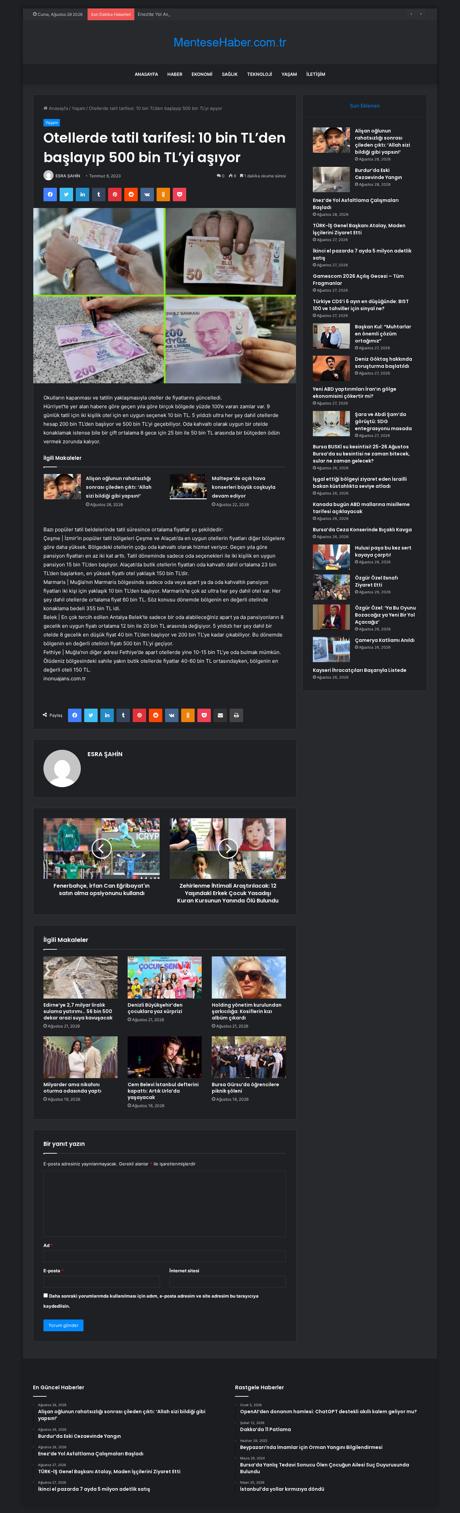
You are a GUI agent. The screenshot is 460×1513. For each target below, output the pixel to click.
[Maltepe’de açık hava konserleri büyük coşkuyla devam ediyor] (188, 486)
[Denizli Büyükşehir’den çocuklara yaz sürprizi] (165, 977)
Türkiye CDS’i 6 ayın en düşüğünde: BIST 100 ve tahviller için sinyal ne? (361, 305)
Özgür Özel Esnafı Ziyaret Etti (376, 581)
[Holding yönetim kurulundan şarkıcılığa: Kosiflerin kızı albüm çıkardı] (249, 977)
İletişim (315, 74)
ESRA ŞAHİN (68, 175)
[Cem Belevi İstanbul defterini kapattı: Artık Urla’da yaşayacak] (165, 1057)
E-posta (53, 1270)
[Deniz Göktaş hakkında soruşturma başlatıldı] (331, 368)
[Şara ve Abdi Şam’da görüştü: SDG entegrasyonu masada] (331, 423)
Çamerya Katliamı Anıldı (385, 640)
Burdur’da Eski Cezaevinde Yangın (378, 174)
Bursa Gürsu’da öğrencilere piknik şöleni (245, 1087)
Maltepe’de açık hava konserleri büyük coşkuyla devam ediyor (243, 487)
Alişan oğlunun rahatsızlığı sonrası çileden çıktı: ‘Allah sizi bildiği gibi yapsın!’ (119, 487)
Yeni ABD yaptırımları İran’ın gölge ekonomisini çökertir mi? (354, 392)
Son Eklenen (365, 105)
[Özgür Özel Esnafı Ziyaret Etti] (331, 587)
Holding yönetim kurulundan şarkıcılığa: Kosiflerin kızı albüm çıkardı (247, 1011)
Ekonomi (202, 74)
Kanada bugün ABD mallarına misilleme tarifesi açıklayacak (361, 508)
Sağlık (230, 74)
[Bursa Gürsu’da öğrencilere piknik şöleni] (249, 1057)
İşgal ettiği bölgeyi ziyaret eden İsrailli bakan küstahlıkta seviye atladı (360, 482)
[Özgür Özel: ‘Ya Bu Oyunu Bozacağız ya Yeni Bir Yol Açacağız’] (331, 617)
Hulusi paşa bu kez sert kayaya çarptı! (383, 551)
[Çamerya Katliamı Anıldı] (331, 649)
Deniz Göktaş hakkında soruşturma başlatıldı (383, 362)
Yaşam (289, 74)
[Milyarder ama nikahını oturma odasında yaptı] (80, 1057)
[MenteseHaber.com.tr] (230, 42)
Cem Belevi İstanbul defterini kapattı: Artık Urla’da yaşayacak (163, 1091)
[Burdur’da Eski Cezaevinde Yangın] (331, 179)
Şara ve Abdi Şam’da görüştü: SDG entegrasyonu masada (383, 421)
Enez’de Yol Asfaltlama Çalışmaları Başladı (181, 14)
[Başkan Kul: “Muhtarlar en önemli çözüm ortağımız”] (331, 336)
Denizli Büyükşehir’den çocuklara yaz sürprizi (155, 1008)
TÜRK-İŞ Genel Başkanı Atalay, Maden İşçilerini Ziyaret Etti (359, 229)
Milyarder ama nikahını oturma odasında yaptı (72, 1087)
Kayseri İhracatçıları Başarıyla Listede (359, 670)
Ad (48, 1245)
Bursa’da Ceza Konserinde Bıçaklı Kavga (362, 529)
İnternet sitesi (184, 1270)
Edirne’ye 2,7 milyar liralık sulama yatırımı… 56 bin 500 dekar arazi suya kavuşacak (77, 1011)
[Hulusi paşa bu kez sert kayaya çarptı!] (331, 557)
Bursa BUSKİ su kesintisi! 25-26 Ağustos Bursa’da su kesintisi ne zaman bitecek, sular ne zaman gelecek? (361, 453)
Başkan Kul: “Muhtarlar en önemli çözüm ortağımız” (383, 333)
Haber (174, 74)
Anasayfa (146, 74)
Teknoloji (259, 74)
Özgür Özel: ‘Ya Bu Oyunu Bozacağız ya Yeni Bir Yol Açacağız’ (385, 614)
